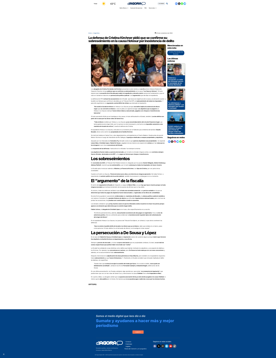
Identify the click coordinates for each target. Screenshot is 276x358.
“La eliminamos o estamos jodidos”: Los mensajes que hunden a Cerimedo (176, 105)
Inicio (90, 33)
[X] (179, 3)
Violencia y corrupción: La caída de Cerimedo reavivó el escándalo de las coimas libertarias (175, 81)
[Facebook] (176, 3)
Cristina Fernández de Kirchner (176, 53)
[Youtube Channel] (183, 141)
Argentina (96, 33)
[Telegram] (184, 3)
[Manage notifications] (4, 354)
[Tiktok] (174, 346)
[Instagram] (175, 141)
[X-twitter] (159, 346)
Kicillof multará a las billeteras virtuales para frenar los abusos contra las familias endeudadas (175, 129)
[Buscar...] (167, 3)
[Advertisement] (138, 20)
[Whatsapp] (182, 3)
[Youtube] (170, 346)
